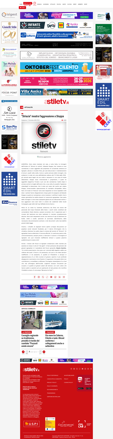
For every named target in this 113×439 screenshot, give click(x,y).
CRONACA (39, 4)
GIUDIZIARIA (46, 4)
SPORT (85, 4)
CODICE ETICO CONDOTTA (54, 379)
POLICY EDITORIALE (52, 375)
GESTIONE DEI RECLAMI (53, 396)
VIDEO (23, 7)
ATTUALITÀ (52, 4)
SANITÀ (64, 4)
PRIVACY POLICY (51, 382)
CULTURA (69, 4)
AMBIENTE (80, 4)
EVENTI (74, 4)
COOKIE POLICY (68, 382)
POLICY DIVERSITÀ (52, 386)
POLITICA (59, 4)
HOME (21, 4)
